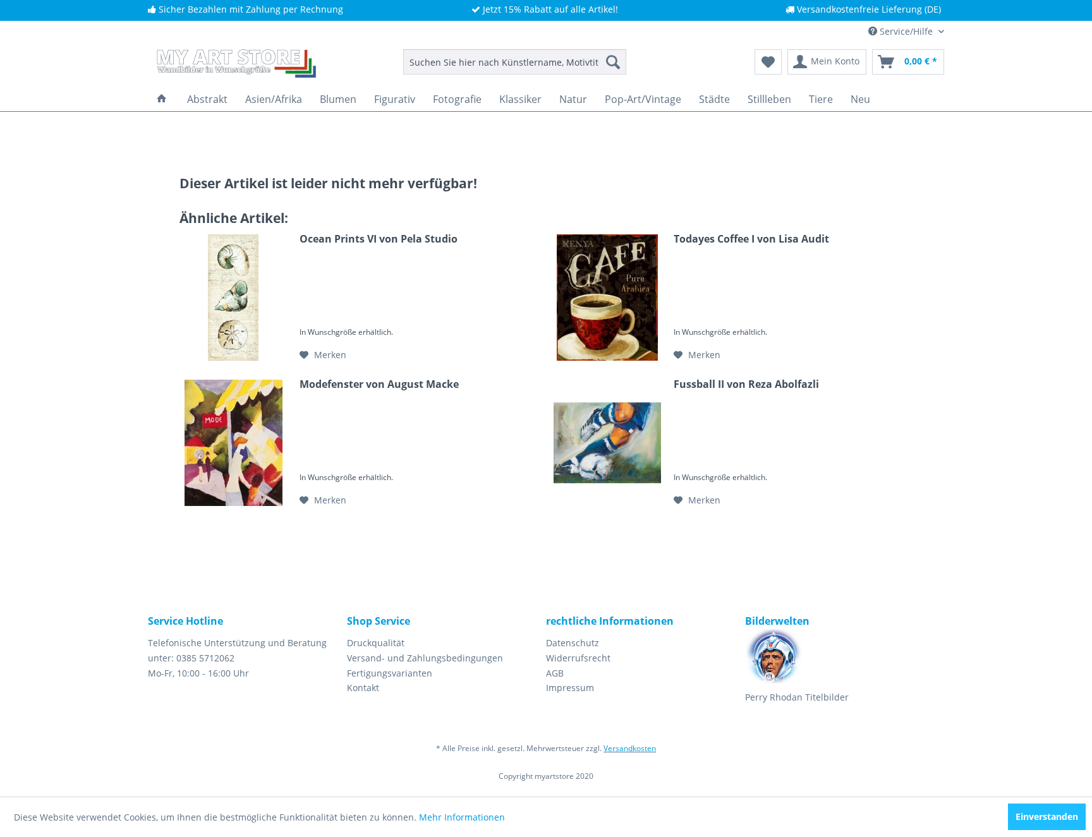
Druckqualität (375, 643)
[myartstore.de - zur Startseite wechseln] (235, 65)
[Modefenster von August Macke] (233, 443)
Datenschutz (572, 643)
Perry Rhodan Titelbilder (797, 697)
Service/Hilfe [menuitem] (906, 31)
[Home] (162, 99)
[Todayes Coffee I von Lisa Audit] (607, 297)
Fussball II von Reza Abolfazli (746, 384)
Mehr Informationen (462, 817)
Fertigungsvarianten (389, 673)
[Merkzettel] (768, 62)
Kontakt (363, 688)
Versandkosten (630, 748)
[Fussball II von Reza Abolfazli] (607, 443)
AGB (555, 673)
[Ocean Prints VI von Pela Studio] (233, 297)
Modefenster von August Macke (379, 384)
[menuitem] (514, 62)
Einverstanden (1047, 816)
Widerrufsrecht (578, 658)
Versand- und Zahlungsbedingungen (425, 658)
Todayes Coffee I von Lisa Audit (751, 239)
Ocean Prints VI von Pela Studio (379, 239)
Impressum (570, 688)
